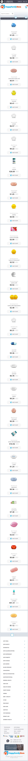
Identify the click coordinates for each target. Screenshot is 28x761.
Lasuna (14, 169)
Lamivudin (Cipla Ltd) (14, 78)
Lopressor (14, 487)
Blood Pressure (14, 99)
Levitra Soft (14, 283)
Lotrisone (14, 510)
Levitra (14, 215)
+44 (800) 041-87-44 (9, 2)
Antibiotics (14, 576)
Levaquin (14, 192)
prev (16, 17)
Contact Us (6, 729)
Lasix (14, 146)
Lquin (14, 578)
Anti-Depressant (14, 326)
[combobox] (20, 2)
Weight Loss (17, 733)
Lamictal (14, 33)
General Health (14, 31)
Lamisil (14, 56)
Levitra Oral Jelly (14, 237)
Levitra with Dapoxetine (14, 305)
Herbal (14, 167)
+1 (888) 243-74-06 (9, 1)
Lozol (14, 555)
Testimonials (7, 727)
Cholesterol (14, 394)
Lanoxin (14, 101)
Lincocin (14, 351)
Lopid (14, 464)
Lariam (14, 124)
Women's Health (14, 599)
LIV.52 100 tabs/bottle (14, 442)
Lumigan (14, 601)
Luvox (14, 623)
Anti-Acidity (14, 349)
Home (5, 731)
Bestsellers (6, 733)
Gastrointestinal (14, 440)
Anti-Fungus (14, 54)
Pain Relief (14, 372)
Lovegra (14, 532)
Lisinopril (14, 419)
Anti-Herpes (17, 727)
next (26, 17)
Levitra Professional (14, 260)
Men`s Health (14, 531)
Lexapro (14, 328)
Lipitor (14, 396)
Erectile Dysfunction (14, 213)
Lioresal (14, 373)
